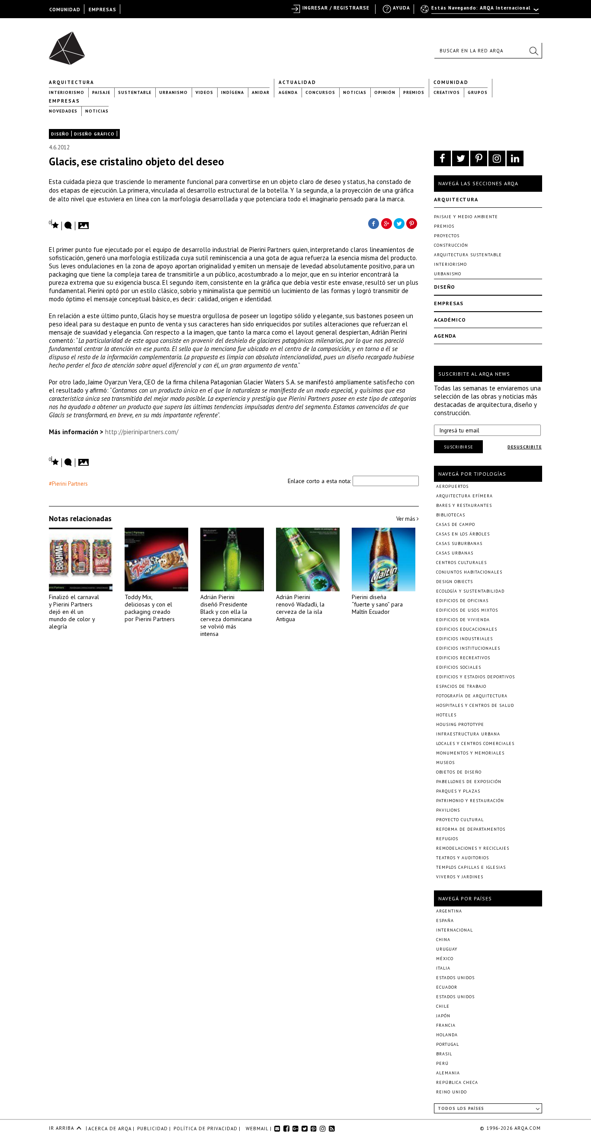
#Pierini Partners (68, 483)
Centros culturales (461, 562)
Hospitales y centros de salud (475, 705)
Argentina (449, 911)
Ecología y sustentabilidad (470, 591)
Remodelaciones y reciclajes (472, 848)
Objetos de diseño (459, 772)
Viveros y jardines (459, 877)
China (443, 939)
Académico (450, 319)
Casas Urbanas (454, 553)
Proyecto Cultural (460, 819)
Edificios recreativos (463, 658)
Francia (446, 1025)
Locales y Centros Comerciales (475, 743)
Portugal (447, 1044)
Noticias (354, 92)
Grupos (478, 92)
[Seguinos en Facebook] (442, 158)
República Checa (457, 1082)
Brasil (444, 1054)
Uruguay (446, 949)
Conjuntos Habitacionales (469, 572)
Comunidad (451, 82)
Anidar (261, 92)
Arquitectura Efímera (464, 496)
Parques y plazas (458, 791)
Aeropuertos (452, 486)
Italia (443, 968)
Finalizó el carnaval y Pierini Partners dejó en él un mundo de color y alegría (74, 611)
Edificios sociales (458, 667)
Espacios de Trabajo (461, 686)
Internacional (454, 930)
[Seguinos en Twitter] (460, 158)
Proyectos (446, 236)
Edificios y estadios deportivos (475, 677)
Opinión (384, 92)
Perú (442, 1063)
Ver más (406, 518)
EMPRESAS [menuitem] (102, 9)
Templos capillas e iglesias (471, 867)
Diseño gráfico (94, 134)
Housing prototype (460, 724)
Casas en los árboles (463, 534)
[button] (533, 50)
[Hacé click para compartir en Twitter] (399, 222)
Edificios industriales (464, 639)
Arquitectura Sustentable (468, 255)
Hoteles (446, 715)
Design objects (454, 581)
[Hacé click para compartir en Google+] (386, 222)
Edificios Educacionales (466, 629)
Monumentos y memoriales (470, 753)
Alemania (448, 1073)
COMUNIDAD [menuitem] (64, 9)
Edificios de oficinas (462, 600)
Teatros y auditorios (462, 858)
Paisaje (101, 92)
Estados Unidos (455, 977)
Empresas (64, 101)
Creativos (447, 92)
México (444, 958)
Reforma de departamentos (470, 829)
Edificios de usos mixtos (467, 610)
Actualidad (297, 82)
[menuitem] (480, 11)
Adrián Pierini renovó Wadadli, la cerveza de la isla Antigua (300, 608)
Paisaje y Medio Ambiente (466, 216)
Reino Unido (451, 1092)
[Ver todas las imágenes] (84, 222)
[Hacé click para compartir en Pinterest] (412, 222)
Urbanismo (173, 92)
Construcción (451, 245)
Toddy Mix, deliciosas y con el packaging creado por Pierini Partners (150, 608)
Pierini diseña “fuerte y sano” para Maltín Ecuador (377, 604)
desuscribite (524, 447)
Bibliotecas (450, 515)
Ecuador (446, 987)
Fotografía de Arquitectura (471, 696)
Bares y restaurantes (464, 505)
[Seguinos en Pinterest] (478, 158)
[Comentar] (68, 226)
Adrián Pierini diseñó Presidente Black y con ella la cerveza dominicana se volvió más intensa (226, 615)
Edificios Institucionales (468, 648)
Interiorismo (66, 92)
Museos (445, 762)
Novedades (63, 111)
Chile (443, 1006)
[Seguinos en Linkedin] (515, 158)
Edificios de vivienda (463, 619)
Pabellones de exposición (468, 781)
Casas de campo (455, 524)
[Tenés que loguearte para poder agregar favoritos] (54, 224)
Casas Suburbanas (459, 543)
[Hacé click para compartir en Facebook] (373, 222)
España (445, 920)
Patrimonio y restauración (470, 800)
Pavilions (448, 810)
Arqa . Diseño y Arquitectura (69, 44)
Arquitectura (71, 82)
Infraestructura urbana (468, 734)
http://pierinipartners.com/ (141, 432)
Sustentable (134, 92)
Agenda (288, 92)
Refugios (447, 839)
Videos (204, 92)
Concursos (320, 92)
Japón (443, 1016)
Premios (413, 92)
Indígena (232, 92)
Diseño (60, 134)
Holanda (447, 1035)
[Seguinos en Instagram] (496, 158)
